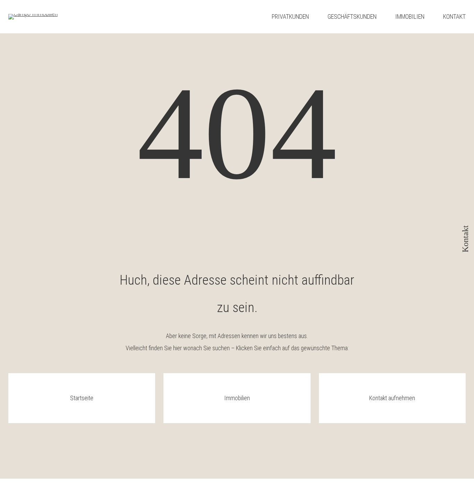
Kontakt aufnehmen (392, 398)
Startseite (81, 398)
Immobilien (237, 398)
